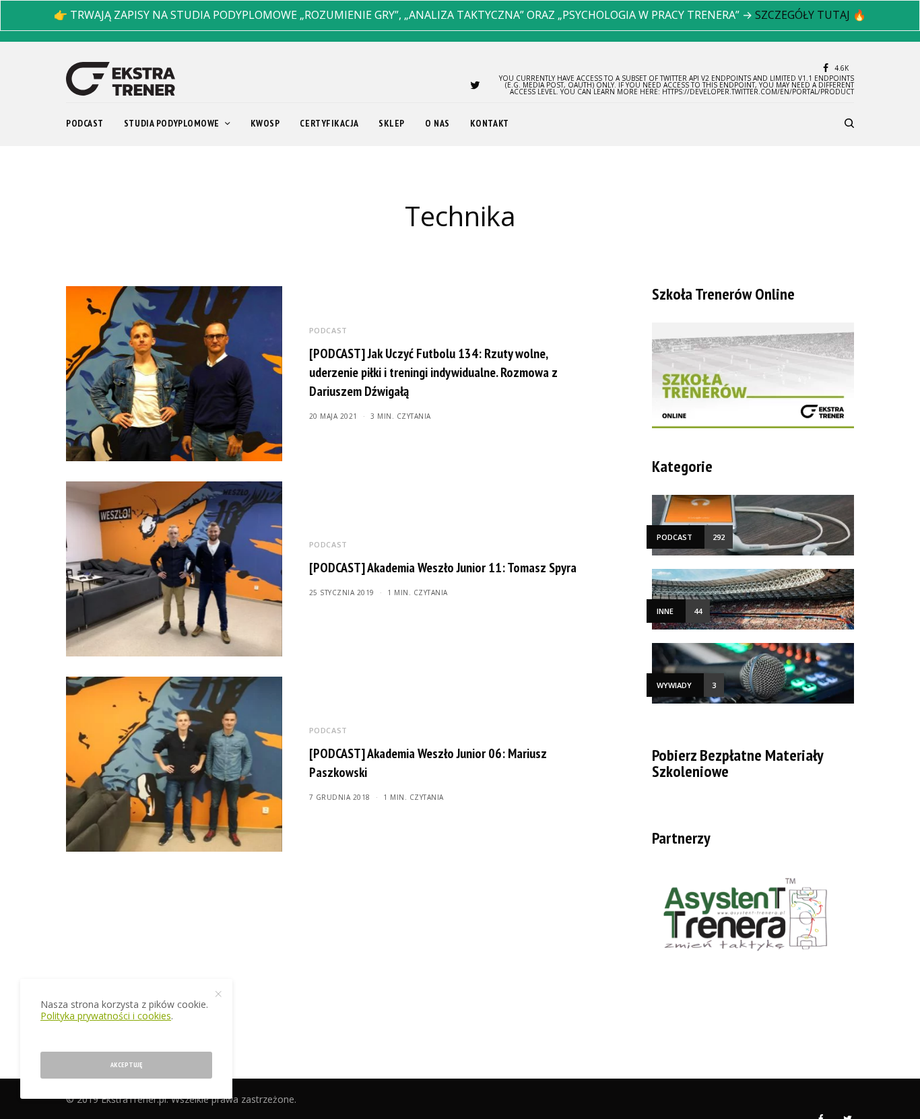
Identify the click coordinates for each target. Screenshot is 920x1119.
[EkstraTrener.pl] (120, 79)
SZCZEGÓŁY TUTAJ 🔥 (810, 14)
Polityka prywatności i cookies (105, 1015)
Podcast (328, 330)
